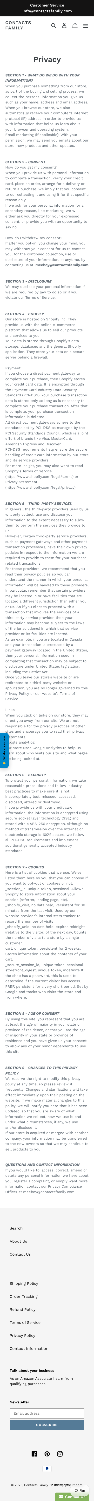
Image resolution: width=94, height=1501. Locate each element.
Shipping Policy (24, 1283)
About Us (18, 1241)
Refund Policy (22, 1309)
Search (16, 1228)
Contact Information (29, 1348)
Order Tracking (24, 1296)
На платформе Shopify (66, 1485)
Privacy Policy (22, 1335)
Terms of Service (25, 1322)
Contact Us (20, 1254)
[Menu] (85, 25)
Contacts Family (18, 25)
